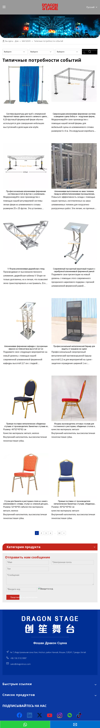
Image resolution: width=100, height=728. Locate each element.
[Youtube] (50, 715)
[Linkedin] (30, 715)
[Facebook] (19, 715)
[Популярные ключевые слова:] (84, 52)
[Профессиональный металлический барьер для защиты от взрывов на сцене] (74, 321)
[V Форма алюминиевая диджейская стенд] (26, 235)
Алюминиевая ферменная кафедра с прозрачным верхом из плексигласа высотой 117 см (26, 347)
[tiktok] (80, 715)
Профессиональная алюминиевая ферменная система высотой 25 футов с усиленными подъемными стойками (26, 192)
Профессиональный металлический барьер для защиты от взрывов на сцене (74, 347)
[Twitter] (40, 715)
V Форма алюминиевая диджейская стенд (26, 269)
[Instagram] (60, 715)
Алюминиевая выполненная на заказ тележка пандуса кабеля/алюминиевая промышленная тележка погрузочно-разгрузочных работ (74, 192)
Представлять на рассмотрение (14, 597)
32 (59, 533)
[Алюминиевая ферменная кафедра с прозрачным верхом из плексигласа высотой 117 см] (26, 321)
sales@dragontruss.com (20, 664)
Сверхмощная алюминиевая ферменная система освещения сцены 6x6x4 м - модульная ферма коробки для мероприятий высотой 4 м (74, 115)
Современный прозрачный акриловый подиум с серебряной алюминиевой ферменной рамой (74, 270)
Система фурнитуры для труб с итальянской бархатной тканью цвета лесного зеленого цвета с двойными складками (26, 115)
